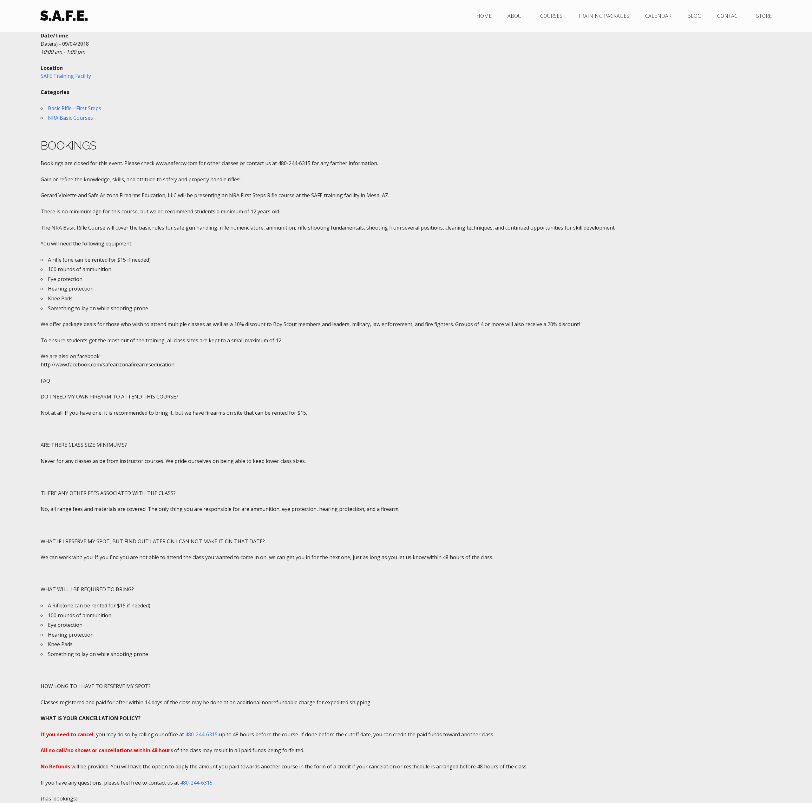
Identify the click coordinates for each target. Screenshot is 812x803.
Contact (728, 15)
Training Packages (603, 15)
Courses (551, 15)
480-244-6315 (201, 734)
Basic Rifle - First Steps (74, 108)
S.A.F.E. (64, 15)
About (516, 15)
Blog (694, 15)
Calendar (658, 15)
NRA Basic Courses (70, 117)
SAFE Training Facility (66, 75)
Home (484, 15)
